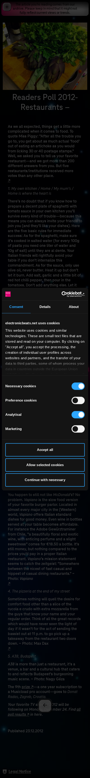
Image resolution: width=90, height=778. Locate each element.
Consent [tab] (16, 307)
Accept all (45, 450)
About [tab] (74, 307)
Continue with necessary (45, 480)
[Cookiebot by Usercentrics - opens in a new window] (65, 294)
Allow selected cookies (45, 465)
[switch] (78, 400)
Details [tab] (45, 307)
